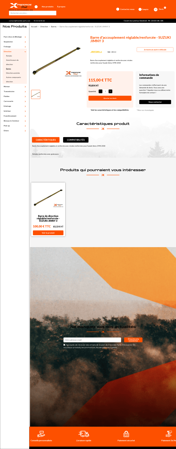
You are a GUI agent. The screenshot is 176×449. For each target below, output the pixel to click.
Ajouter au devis (109, 98)
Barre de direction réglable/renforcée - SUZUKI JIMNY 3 (48, 218)
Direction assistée (13, 73)
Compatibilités (76, 140)
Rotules (9, 56)
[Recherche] (53, 13)
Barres (8, 69)
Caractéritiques (46, 140)
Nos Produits (15, 26)
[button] (155, 49)
